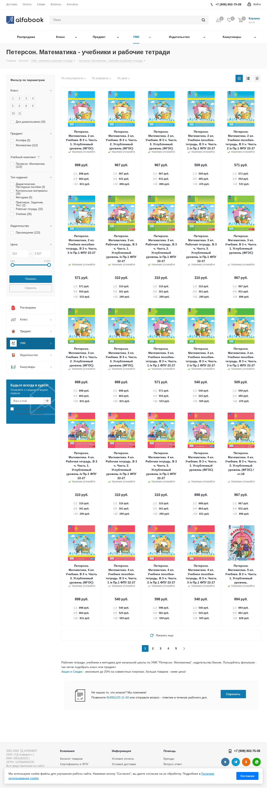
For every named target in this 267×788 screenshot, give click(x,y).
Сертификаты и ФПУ (74, 764)
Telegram (236, 762)
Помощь (170, 751)
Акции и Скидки (71, 671)
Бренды (169, 758)
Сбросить (31, 288)
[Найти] (203, 20)
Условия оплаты (123, 758)
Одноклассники (246, 762)
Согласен (247, 776)
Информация (121, 751)
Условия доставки (124, 764)
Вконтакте (225, 762)
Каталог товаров (71, 758)
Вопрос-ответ (173, 764)
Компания (67, 751)
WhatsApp (256, 762)
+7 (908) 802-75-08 (247, 751)
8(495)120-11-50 (118, 697)
